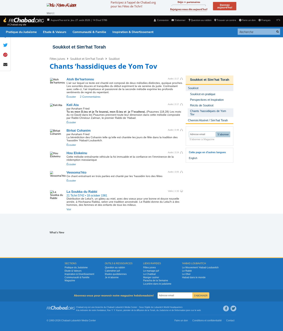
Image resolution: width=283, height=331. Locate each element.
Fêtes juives (57, 59)
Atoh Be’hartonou (80, 79)
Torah (152, 310)
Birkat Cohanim (79, 130)
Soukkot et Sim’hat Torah (79, 47)
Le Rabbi (187, 270)
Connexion (163, 20)
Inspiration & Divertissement (132, 32)
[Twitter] (233, 308)
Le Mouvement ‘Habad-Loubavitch (200, 267)
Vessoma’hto (76, 172)
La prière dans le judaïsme (157, 283)
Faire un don (248, 20)
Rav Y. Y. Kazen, (115, 310)
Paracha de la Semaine (155, 280)
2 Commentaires (90, 96)
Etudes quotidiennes (116, 274)
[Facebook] (226, 308)
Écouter (71, 96)
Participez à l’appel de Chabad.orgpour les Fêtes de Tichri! (133, 4)
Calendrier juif (112, 270)
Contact (230, 320)
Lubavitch (119, 307)
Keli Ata (73, 105)
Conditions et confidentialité (207, 320)
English (193, 158)
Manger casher (151, 277)
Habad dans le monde (194, 277)
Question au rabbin (201, 20)
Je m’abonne (112, 277)
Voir (69, 209)
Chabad (110, 307)
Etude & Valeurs (54, 32)
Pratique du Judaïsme (21, 32)
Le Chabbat (149, 274)
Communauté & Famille (89, 32)
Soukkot (114, 59)
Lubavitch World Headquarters (168, 307)
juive (188, 310)
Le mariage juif (151, 270)
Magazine (70, 280)
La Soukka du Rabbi (82, 192)
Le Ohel (186, 274)
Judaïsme (164, 310)
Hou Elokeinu (77, 153)
